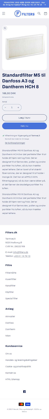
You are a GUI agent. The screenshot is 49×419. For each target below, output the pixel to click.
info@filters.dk (20, 252)
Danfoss (9, 323)
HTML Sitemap (12, 379)
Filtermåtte (10, 273)
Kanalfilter (10, 286)
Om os (8, 354)
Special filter (11, 299)
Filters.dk (15, 409)
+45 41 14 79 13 (22, 256)
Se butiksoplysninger (15, 143)
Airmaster (10, 317)
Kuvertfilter (10, 279)
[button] (3, 13)
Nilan (7, 336)
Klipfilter (9, 292)
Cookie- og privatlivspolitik (18, 367)
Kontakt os (10, 373)
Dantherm (10, 329)
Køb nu (24, 126)
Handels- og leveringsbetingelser (21, 360)
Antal (4, 102)
